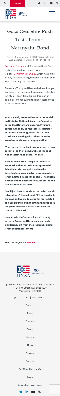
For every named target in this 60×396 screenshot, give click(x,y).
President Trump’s (14, 66)
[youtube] (51, 3)
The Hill (31, 242)
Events (30, 329)
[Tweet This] (37, 59)
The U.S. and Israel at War (30, 369)
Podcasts (30, 361)
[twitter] (39, 3)
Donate (17, 3)
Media (30, 345)
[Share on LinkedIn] (41, 59)
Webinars (30, 353)
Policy (30, 313)
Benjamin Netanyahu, (25, 73)
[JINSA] (16, 13)
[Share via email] (45, 59)
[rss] (57, 3)
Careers (30, 337)
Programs (30, 321)
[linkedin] (45, 3)
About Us (30, 305)
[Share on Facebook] (33, 59)
